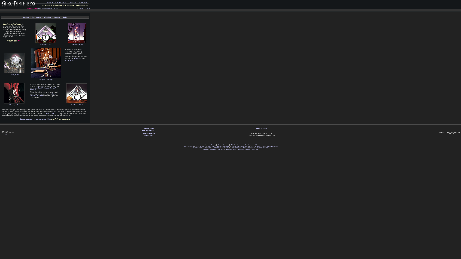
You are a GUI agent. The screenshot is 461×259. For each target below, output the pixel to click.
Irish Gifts (221, 149)
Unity (65, 17)
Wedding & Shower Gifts (221, 147)
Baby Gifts (255, 149)
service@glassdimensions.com (10, 134)
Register (81, 8)
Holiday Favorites (231, 149)
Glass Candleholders (223, 146)
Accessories (48, 8)
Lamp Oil (41, 8)
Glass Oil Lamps (201, 146)
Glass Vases (211, 146)
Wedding (47, 17)
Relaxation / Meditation (209, 149)
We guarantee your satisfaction (148, 129)
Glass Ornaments (256, 146)
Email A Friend (261, 128)
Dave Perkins (50, 113)
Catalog (26, 17)
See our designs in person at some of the (45, 119)
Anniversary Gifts (32, 8)
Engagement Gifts (236, 147)
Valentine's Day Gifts (244, 149)
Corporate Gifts (252, 145)
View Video (12, 41)
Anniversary (36, 17)
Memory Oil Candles (263, 147)
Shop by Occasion (223, 145)
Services (56, 8)
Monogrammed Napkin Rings (240, 146)
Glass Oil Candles (188, 146)
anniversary (77, 58)
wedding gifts (69, 60)
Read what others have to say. (148, 134)
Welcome (206, 145)
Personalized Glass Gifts (270, 146)
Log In (88, 8)
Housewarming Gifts (249, 147)
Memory (57, 17)
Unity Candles (235, 145)
